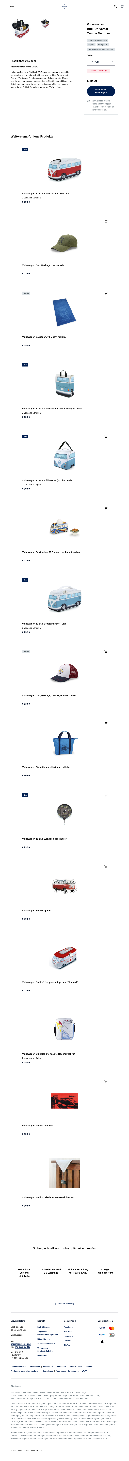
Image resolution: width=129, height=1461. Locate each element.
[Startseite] (64, 7)
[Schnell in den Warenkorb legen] (105, 221)
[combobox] (101, 62)
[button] (17, 50)
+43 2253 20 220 (22, 1347)
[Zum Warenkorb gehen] (122, 6)
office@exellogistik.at (21, 1344)
